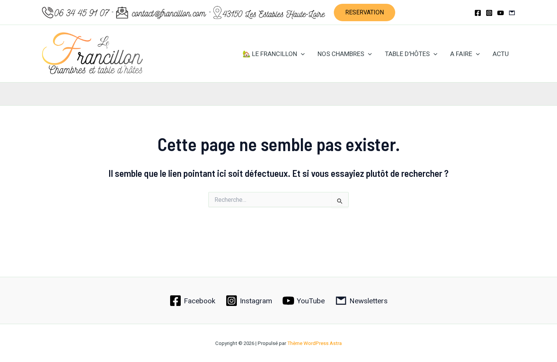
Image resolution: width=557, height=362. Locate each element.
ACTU (501, 54)
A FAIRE (461, 54)
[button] (364, 12)
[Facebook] (477, 12)
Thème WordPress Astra (314, 343)
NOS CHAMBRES (341, 54)
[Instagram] (489, 12)
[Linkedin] (511, 12)
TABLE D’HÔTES (407, 54)
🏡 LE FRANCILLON (270, 54)
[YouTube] (500, 12)
